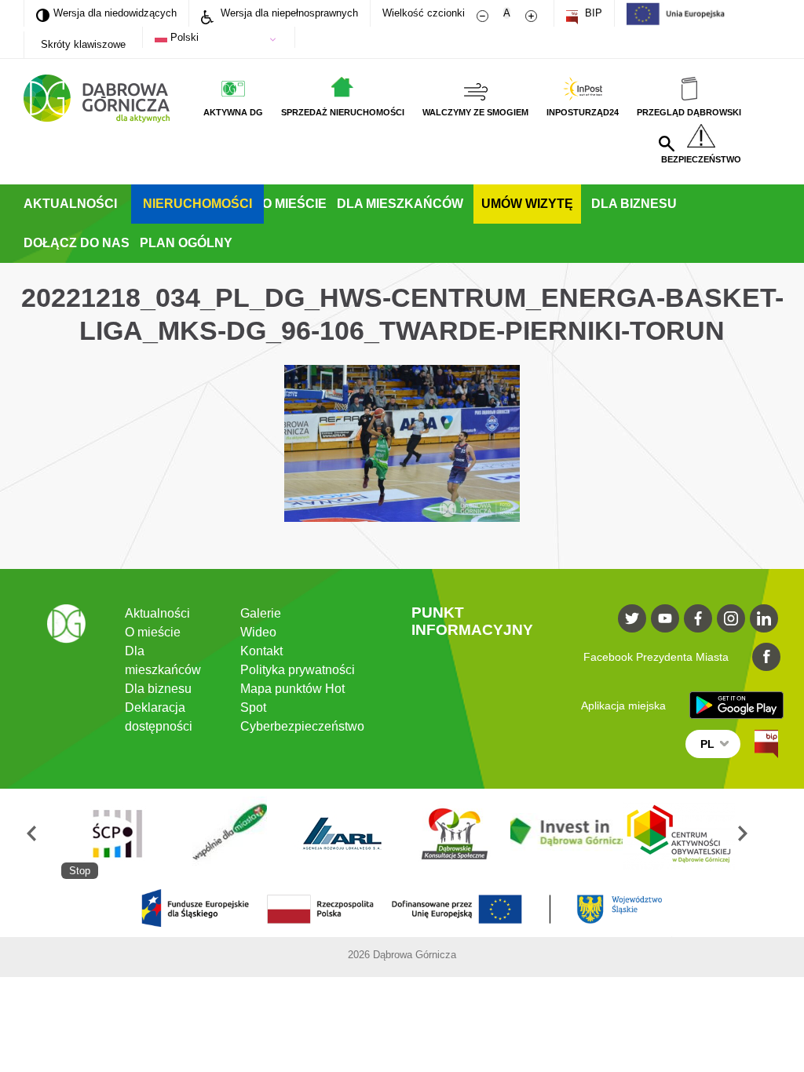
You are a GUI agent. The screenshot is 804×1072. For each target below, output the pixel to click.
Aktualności (70, 203)
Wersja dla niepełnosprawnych (287, 13)
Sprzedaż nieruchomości (342, 112)
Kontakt (261, 651)
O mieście (294, 203)
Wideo (258, 632)
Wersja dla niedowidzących (106, 12)
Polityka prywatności (297, 669)
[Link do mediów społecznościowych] (632, 618)
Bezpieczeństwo (701, 159)
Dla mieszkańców (400, 203)
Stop (79, 871)
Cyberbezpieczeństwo (302, 726)
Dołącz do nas (77, 243)
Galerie (260, 613)
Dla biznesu (634, 203)
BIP (592, 13)
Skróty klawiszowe (83, 44)
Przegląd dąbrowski (689, 112)
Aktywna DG (233, 112)
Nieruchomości (197, 203)
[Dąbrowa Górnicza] (97, 98)
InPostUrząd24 (582, 112)
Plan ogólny (186, 243)
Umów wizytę (527, 203)
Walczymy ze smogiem (475, 112)
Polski (183, 37)
